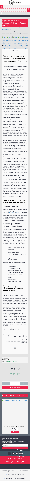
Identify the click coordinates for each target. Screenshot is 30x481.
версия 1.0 (18, 212)
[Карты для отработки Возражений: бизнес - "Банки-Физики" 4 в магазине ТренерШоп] (15, 42)
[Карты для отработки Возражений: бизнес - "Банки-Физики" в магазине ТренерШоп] (15, 28)
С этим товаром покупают (13, 396)
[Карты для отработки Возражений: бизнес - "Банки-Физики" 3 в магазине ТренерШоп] (9, 42)
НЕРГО (11, 358)
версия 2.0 (12, 212)
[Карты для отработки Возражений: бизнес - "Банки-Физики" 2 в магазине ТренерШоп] (4, 42)
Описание (15, 50)
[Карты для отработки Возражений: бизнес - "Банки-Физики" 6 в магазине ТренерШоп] (25, 42)
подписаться (15, 448)
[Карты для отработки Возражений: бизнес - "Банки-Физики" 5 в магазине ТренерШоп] (20, 42)
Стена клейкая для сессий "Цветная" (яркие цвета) (15, 426)
